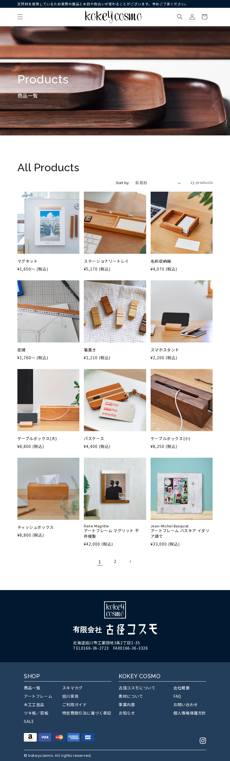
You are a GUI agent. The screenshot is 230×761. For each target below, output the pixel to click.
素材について (131, 696)
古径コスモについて (137, 687)
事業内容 (127, 704)
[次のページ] (130, 561)
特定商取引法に (86, 713)
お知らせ (127, 713)
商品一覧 (32, 687)
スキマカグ (72, 687)
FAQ (177, 696)
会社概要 (181, 687)
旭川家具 (70, 696)
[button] (20, 17)
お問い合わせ (185, 704)
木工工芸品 (34, 704)
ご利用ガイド (74, 704)
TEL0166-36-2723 (91, 648)
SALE (29, 721)
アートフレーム (38, 696)
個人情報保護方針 (189, 713)
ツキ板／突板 (36, 713)
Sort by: (123, 183)
